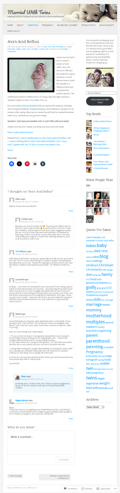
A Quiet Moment (100, 168)
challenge (97, 261)
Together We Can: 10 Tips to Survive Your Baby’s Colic (36, 144)
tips (98, 364)
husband (90, 295)
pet (104, 347)
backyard (90, 251)
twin (47, 49)
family (106, 274)
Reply (71, 211)
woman (103, 388)
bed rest (101, 251)
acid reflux (11, 49)
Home (10, 25)
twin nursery (107, 369)
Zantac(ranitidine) (30, 106)
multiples (95, 322)
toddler (105, 363)
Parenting (33, 25)
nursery (101, 327)
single (108, 355)
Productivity (89, 25)
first (88, 279)
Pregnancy (47, 25)
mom (106, 305)
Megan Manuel (21, 400)
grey (103, 288)
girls (110, 283)
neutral (109, 322)
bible (96, 257)
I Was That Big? (15, 476)
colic (28, 49)
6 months (99, 240)
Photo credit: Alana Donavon (20, 132)
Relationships (107, 25)
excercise (96, 275)
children (92, 265)
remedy (42, 49)
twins (91, 378)
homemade (108, 292)
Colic (45, 47)
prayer (110, 347)
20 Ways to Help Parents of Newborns (60, 477)
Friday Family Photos (102, 121)
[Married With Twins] (48, 13)
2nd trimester (93, 237)
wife (95, 388)
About (20, 25)
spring (101, 360)
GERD (99, 279)
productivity (92, 356)
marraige (109, 300)
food (93, 279)
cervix (89, 261)
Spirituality (13, 31)
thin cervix (91, 364)
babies (18, 49)
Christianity (94, 269)
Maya (23, 376)
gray (99, 288)
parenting (94, 346)
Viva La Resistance (101, 148)
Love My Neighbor (101, 155)
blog (104, 256)
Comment (64, 459)
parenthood (98, 341)
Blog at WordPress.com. (17, 488)
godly (91, 287)
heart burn (98, 292)
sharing (101, 356)
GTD (109, 287)
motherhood (98, 315)
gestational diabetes (97, 282)
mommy (94, 310)
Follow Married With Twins (100, 101)
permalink (64, 49)
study (107, 359)
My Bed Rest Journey (67, 25)
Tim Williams (21, 251)
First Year (51, 47)
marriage (94, 304)
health (89, 291)
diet (89, 275)
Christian (106, 265)
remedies (34, 49)
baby (24, 49)
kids (97, 299)
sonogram (92, 359)
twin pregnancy (95, 372)
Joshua (90, 299)
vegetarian (92, 383)
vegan (101, 378)
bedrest (89, 257)
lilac (103, 300)
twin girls (98, 369)
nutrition (91, 330)
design (110, 270)
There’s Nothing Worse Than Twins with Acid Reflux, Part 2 (36, 141)
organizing (104, 330)
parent (92, 335)
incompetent (102, 295)
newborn (91, 326)
